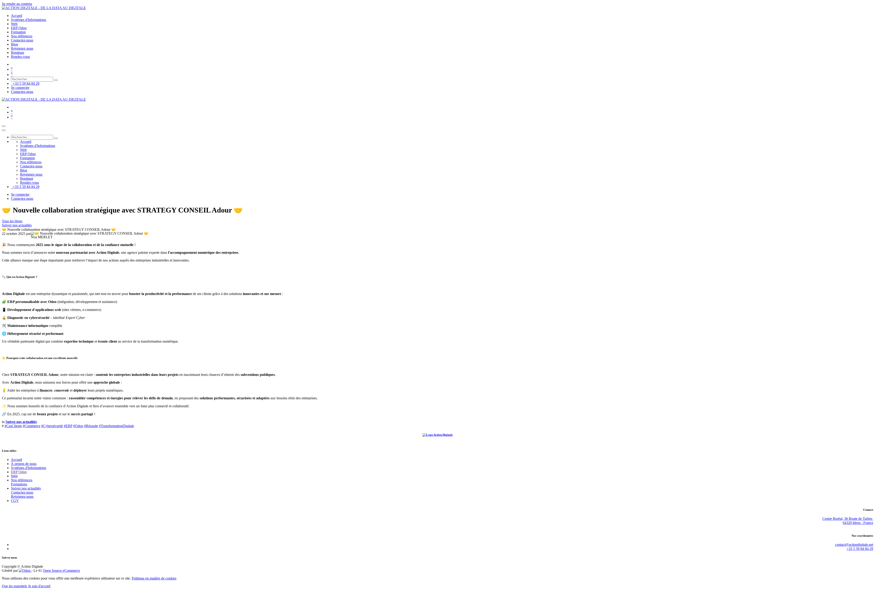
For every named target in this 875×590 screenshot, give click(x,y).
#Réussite (91, 426)
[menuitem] (16, 16)
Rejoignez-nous (22, 496)
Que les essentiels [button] (14, 586)
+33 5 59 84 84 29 (25, 83)
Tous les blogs (12, 221)
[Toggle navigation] (3, 126)
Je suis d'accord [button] (39, 586)
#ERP (68, 426)
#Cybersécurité (52, 426)
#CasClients (13, 426)
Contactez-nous (22, 92)
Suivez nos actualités (17, 225)
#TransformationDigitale (116, 426)
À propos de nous (23, 464)
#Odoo (78, 426)
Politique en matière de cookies (154, 578)
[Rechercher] (56, 80)
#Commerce (31, 426)
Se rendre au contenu (17, 4)
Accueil (16, 460)
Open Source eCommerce (61, 570)
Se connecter (20, 88)
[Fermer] (3, 130)
